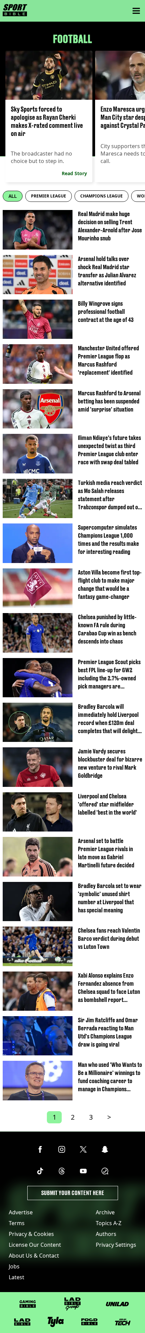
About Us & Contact (34, 1255)
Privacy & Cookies (31, 1234)
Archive (105, 1212)
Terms (17, 1223)
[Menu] (136, 11)
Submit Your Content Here (72, 1192)
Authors (106, 1234)
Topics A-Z (108, 1223)
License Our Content (35, 1244)
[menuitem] (48, 196)
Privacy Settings (116, 1244)
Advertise (21, 1212)
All (12, 196)
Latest (16, 1277)
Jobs (14, 1266)
